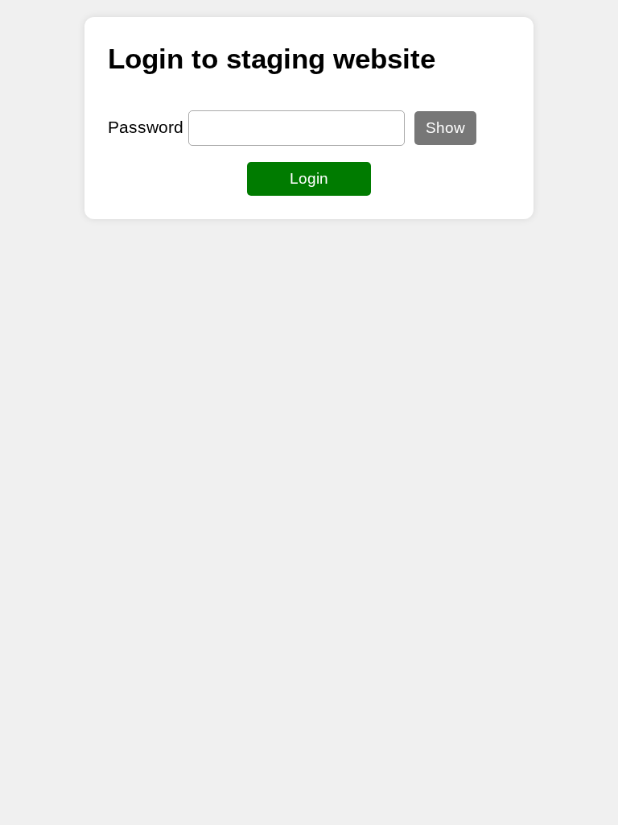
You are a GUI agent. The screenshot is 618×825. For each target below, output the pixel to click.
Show (445, 127)
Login (309, 178)
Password (145, 127)
